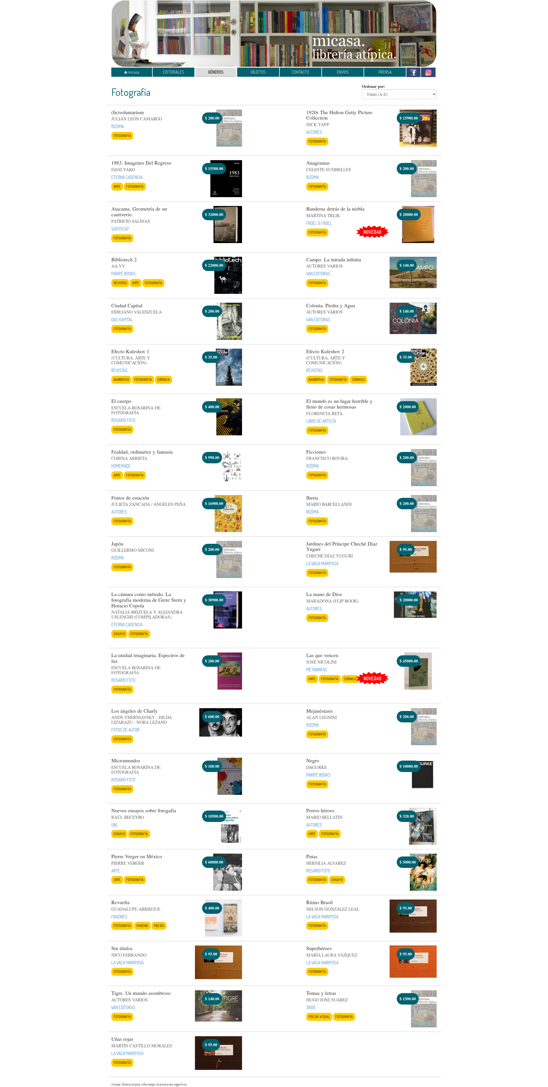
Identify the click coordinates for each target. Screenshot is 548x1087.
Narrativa (121, 379)
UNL (114, 825)
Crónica (163, 379)
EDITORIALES (173, 72)
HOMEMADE (121, 466)
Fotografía (122, 135)
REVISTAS (119, 370)
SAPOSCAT (120, 229)
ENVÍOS (343, 72)
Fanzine (142, 925)
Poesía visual (319, 1016)
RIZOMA (117, 126)
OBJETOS (258, 72)
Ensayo (119, 633)
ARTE (115, 871)
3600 (310, 1007)
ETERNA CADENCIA (126, 177)
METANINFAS (316, 669)
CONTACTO (300, 72)
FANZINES (119, 917)
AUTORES (314, 132)
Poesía (159, 925)
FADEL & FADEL (319, 223)
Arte (117, 186)
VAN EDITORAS (318, 273)
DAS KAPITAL (122, 319)
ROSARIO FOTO (123, 420)
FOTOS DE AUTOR (125, 730)
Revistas (120, 282)
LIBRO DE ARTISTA (321, 421)
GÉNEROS (215, 72)
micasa (133, 72)
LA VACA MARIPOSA (322, 563)
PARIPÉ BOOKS (123, 273)
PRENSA (385, 72)
